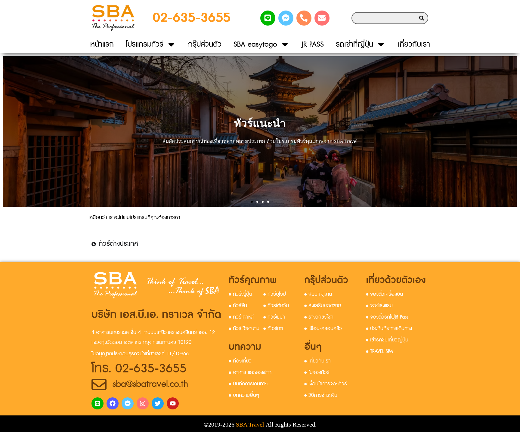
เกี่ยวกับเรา (414, 44)
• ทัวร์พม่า (274, 317)
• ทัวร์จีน (238, 306)
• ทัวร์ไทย (273, 328)
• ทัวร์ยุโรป (274, 294)
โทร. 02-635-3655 (139, 369)
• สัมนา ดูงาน (318, 294)
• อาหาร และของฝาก (250, 372)
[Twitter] (158, 403)
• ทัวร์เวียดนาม (244, 328)
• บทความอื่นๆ (244, 395)
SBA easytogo (255, 44)
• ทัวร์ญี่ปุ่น (240, 294)
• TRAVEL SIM (379, 351)
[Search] (422, 18)
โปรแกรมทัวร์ (144, 44)
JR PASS (313, 44)
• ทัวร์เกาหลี (241, 317)
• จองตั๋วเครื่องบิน (384, 294)
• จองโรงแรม (379, 306)
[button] (252, 202)
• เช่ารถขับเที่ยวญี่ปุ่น (387, 340)
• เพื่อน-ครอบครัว (323, 328)
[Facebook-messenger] (285, 18)
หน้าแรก (102, 44)
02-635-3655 (192, 18)
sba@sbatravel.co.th (150, 384)
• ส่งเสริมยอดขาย (322, 306)
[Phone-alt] (303, 18)
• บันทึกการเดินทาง (248, 384)
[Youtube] (173, 403)
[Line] (267, 18)
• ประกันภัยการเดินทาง (389, 328)
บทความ (245, 347)
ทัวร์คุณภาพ (253, 280)
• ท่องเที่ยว (240, 361)
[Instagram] (143, 403)
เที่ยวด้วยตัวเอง (396, 280)
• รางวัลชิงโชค (318, 317)
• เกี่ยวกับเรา (317, 361)
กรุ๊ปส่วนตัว (204, 44)
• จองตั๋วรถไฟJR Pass (387, 317)
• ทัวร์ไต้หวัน (276, 306)
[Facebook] (113, 403)
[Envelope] (322, 18)
